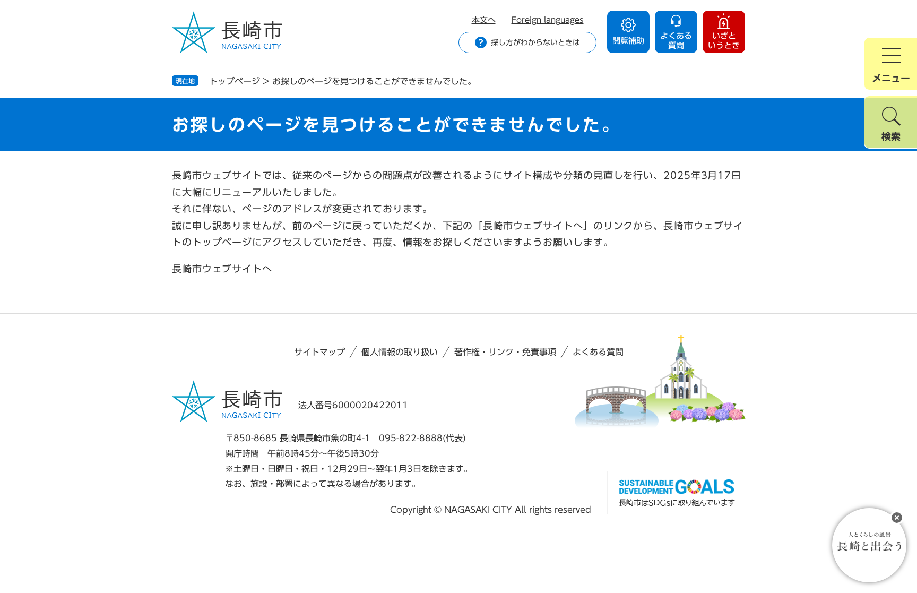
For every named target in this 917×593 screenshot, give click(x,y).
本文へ (484, 20)
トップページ (234, 81)
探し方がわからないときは (535, 42)
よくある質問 (598, 352)
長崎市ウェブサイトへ (222, 268)
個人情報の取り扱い (399, 352)
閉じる (897, 518)
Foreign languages (548, 20)
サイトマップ (319, 352)
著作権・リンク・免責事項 (505, 352)
